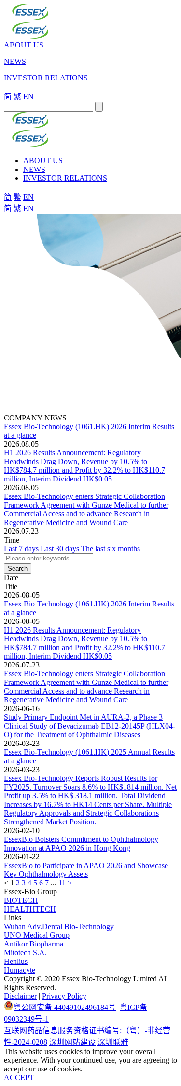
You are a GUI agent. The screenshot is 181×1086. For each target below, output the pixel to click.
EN (28, 97)
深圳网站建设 (72, 1042)
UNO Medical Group (37, 935)
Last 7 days (21, 548)
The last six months (110, 548)
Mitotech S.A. (25, 952)
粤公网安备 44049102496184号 (65, 1007)
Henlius (16, 961)
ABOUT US (23, 45)
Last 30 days (60, 548)
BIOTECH (21, 900)
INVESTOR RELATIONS (46, 78)
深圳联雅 (112, 1042)
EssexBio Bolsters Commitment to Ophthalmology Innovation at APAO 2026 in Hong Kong (81, 843)
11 (62, 883)
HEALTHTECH (30, 909)
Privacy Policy (64, 996)
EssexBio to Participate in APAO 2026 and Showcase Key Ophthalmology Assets (86, 869)
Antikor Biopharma (33, 944)
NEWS (15, 61)
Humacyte (19, 970)
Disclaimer (20, 996)
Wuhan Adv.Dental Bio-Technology (59, 926)
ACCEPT (19, 1077)
